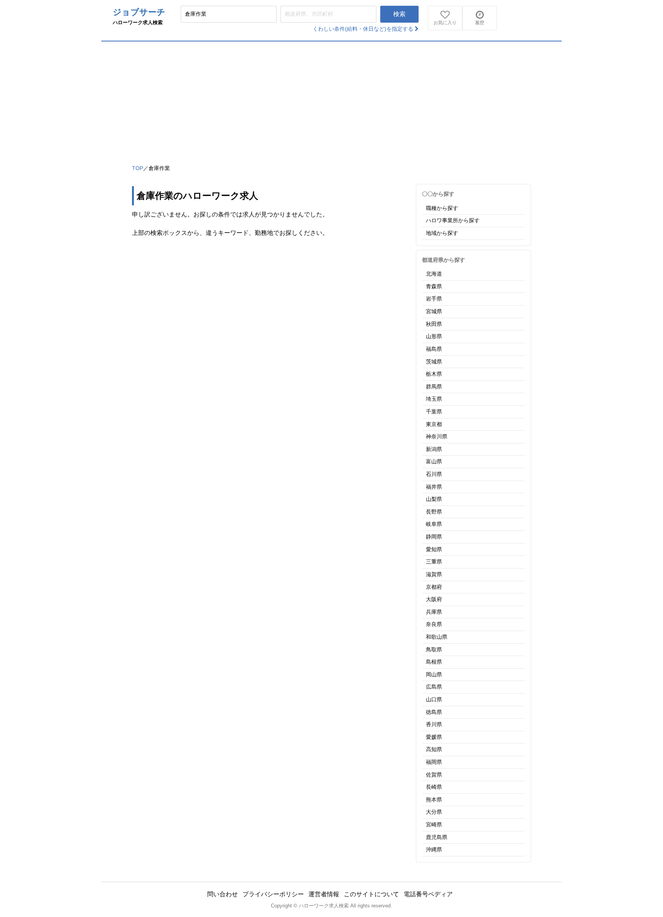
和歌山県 (436, 637)
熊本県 (434, 799)
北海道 (434, 274)
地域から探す (442, 233)
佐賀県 (434, 775)
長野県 (434, 512)
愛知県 (434, 549)
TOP (137, 168)
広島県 (434, 687)
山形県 (434, 336)
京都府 (434, 587)
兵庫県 (434, 612)
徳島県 (434, 712)
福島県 (434, 349)
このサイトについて (371, 894)
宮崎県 (434, 824)
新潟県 (434, 449)
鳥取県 (434, 649)
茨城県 (434, 362)
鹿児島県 (436, 837)
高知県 (434, 749)
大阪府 (434, 599)
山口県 (434, 699)
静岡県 (434, 537)
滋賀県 (434, 574)
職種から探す (442, 208)
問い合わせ (222, 894)
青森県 (434, 286)
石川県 (434, 474)
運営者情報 (323, 894)
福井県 (434, 487)
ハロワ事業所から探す (453, 220)
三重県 (434, 561)
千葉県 (434, 411)
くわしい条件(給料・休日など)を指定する (364, 29)
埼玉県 (434, 399)
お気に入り (445, 22)
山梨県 (434, 499)
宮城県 (434, 311)
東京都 (434, 424)
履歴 (479, 22)
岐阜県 (434, 524)
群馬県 (434, 386)
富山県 (434, 461)
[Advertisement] (331, 99)
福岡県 (434, 762)
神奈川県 (436, 436)
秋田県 (434, 324)
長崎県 (434, 787)
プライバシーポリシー (273, 894)
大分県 (434, 812)
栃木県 (434, 374)
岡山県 (434, 674)
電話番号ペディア (428, 894)
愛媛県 (434, 737)
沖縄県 (434, 849)
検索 (399, 14)
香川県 (434, 724)
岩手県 (434, 299)
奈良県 (434, 624)
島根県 (434, 662)
